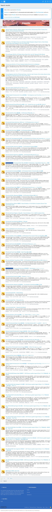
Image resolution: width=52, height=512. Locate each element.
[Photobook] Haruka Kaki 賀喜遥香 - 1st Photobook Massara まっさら (21, 244)
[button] (2, 1)
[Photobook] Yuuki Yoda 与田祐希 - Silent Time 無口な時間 (18, 252)
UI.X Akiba (4, 507)
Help (44, 507)
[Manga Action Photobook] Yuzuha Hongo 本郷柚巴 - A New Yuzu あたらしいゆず (24, 347)
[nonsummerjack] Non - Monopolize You (15, 300)
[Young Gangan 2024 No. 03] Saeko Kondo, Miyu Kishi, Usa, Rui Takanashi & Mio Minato (25, 54)
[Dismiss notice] (49, 10)
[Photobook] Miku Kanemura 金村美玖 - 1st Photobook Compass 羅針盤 (21, 146)
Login (2, 501)
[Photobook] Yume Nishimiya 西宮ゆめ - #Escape (16, 221)
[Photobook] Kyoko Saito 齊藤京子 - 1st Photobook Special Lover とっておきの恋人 (24, 187)
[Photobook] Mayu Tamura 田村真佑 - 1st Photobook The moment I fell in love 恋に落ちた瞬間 (26, 235)
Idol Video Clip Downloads (43, 380)
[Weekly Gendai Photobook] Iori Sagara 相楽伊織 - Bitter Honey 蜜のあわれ (22, 331)
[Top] (49, 507)
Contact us (29, 494)
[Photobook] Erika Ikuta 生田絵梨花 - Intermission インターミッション (25, 268)
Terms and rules (33, 507)
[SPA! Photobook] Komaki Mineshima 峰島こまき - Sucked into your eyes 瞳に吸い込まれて (26, 104)
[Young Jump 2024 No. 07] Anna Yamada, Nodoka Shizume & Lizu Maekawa (22, 64)
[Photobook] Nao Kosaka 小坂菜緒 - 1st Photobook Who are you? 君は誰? (22, 179)
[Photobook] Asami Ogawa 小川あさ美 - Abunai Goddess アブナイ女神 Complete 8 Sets (25, 213)
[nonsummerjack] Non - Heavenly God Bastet (16, 307)
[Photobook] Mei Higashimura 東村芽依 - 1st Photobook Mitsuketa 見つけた (22, 154)
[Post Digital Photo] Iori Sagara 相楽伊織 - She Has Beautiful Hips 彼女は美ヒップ (24, 339)
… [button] (6, 478)
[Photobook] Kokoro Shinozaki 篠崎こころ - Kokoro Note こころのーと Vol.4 (22, 314)
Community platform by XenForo (13, 510)
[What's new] (48, 1)
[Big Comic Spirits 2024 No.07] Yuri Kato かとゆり (17, 87)
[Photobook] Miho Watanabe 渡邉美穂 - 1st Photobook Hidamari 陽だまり (22, 195)
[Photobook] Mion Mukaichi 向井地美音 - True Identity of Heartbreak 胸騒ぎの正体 (24, 284)
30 (8, 478)
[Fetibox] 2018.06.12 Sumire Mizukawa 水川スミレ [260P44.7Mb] (20, 228)
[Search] (50, 1)
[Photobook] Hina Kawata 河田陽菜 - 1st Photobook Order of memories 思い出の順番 (24, 171)
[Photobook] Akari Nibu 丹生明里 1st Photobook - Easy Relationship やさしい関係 (27, 163)
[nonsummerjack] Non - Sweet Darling (14, 292)
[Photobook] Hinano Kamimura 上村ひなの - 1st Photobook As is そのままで (22, 122)
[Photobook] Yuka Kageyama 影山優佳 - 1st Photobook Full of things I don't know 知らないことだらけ (28, 138)
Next (11, 478)
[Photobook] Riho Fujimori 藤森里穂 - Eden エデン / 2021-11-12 (19, 355)
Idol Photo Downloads (39, 38)
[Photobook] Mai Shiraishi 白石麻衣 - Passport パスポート (18, 276)
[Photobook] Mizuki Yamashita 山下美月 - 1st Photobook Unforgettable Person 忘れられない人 (26, 260)
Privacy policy (39, 507)
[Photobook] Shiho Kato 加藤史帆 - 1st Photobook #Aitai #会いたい (20, 113)
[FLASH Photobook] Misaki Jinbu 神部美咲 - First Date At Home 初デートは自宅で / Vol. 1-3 (26, 323)
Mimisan (7, 37)
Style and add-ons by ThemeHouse (32, 510)
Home (28, 489)
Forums (28, 492)
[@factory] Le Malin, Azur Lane (12, 470)
